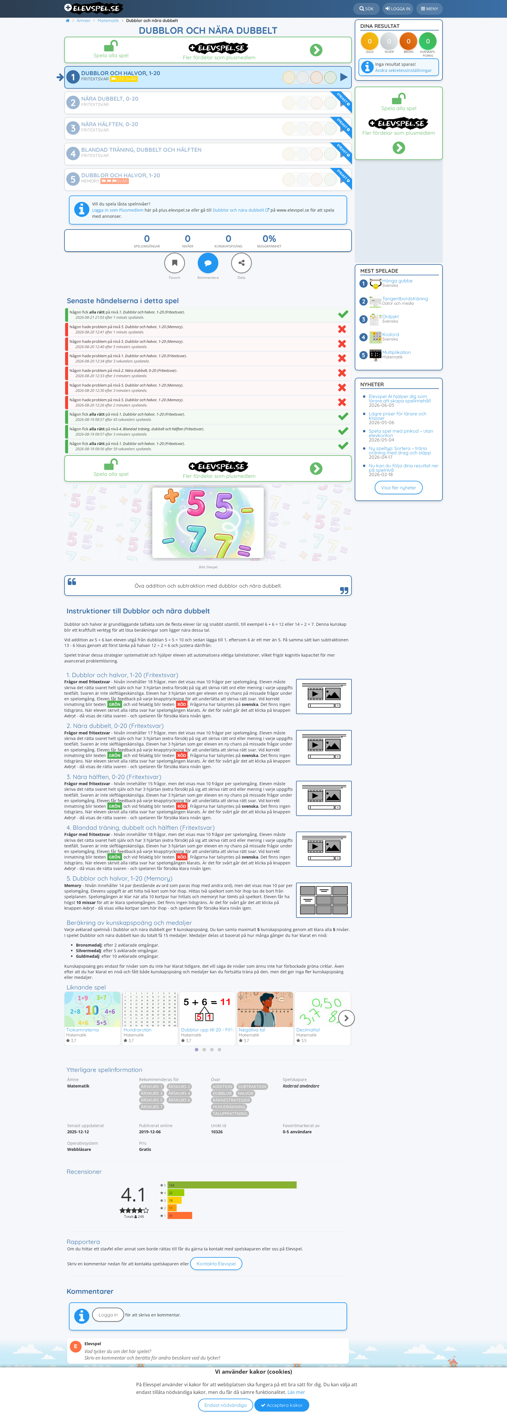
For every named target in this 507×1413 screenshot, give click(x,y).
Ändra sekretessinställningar (403, 70)
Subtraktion (252, 1086)
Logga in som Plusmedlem (117, 210)
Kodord (390, 334)
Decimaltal (308, 1030)
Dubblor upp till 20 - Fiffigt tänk (215, 1030)
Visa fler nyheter (398, 487)
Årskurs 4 (179, 1093)
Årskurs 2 (179, 1086)
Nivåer (187, 246)
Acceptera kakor (284, 1405)
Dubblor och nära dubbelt (239, 210)
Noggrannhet (269, 246)
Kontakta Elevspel (216, 1264)
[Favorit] (174, 263)
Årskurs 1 (152, 1086)
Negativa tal (252, 1030)
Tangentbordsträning (405, 298)
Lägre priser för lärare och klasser (397, 416)
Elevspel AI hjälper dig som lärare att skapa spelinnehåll (400, 398)
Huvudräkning (229, 1107)
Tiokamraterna (82, 1030)
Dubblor (222, 1093)
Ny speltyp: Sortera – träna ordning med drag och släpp (400, 450)
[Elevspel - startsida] (94, 8)
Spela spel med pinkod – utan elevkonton (401, 433)
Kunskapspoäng (228, 246)
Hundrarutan (137, 1030)
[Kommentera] (208, 263)
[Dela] (241, 263)
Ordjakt (390, 316)
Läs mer (296, 1392)
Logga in (108, 1315)
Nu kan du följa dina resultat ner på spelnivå (404, 468)
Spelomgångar (147, 246)
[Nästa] (346, 1018)
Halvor (246, 1093)
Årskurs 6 (179, 1100)
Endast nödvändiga (226, 1405)
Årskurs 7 (152, 1107)
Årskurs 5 (152, 1100)
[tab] (196, 1049)
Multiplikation (396, 352)
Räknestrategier (231, 1100)
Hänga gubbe (397, 281)
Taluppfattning (230, 1113)
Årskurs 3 (152, 1093)
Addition (222, 1086)
